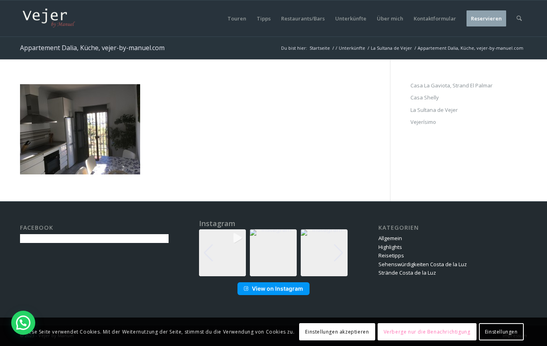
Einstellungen (501, 331)
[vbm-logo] (49, 18)
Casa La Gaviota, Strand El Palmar (451, 85)
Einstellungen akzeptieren (337, 331)
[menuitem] (236, 18)
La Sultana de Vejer (434, 109)
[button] (273, 270)
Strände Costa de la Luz (407, 272)
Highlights (390, 247)
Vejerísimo (423, 121)
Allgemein (390, 238)
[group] (222, 252)
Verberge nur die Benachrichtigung (427, 331)
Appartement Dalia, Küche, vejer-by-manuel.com (92, 47)
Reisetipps (391, 255)
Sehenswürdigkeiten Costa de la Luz (422, 264)
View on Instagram (277, 288)
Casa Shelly (424, 97)
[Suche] (519, 18)
